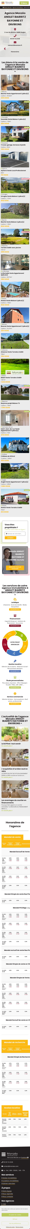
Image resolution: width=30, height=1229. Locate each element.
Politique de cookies (10, 1227)
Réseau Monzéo (8, 7)
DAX (4, 1204)
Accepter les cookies (15, 1215)
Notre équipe (7, 1191)
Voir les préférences (15, 1223)
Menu (24, 3)
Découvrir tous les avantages (15, 567)
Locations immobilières (11, 1181)
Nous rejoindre (8, 1194)
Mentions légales (19, 1227)
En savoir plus (15, 609)
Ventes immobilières (10, 1178)
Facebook (24, 1157)
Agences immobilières (18, 7)
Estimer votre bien (9, 1183)
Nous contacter (8, 1196)
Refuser (15, 1219)
